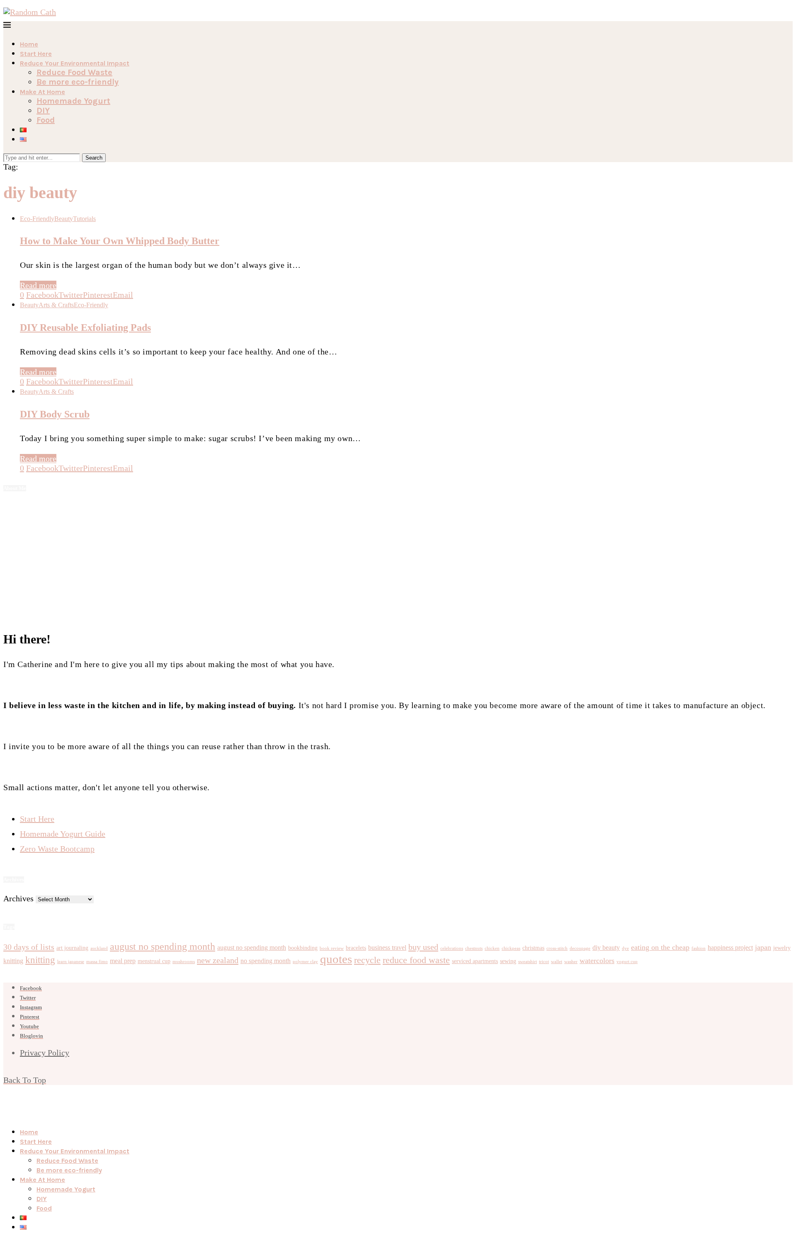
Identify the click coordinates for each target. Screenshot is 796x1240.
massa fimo (97, 961)
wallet (556, 961)
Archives (18, 898)
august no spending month (162, 946)
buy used (423, 946)
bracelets (356, 948)
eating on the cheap (660, 947)
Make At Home (42, 92)
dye (625, 948)
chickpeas (511, 948)
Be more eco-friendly (77, 82)
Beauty (63, 218)
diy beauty (606, 947)
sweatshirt (527, 961)
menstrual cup (154, 961)
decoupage (580, 948)
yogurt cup (627, 961)
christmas (533, 948)
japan (763, 947)
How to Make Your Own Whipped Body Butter (119, 240)
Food (45, 120)
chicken (492, 948)
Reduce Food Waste (74, 72)
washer (571, 961)
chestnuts (474, 948)
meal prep (123, 960)
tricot (544, 961)
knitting (13, 960)
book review (332, 948)
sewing (508, 961)
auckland (99, 948)
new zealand (217, 960)
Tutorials (84, 218)
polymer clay (305, 961)
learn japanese (70, 961)
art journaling (72, 948)
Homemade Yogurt (73, 101)
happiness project (730, 947)
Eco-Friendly (37, 218)
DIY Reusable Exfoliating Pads (85, 327)
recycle (367, 960)
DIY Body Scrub (55, 414)
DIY (43, 110)
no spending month (265, 960)
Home (29, 44)
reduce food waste (416, 960)
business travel (387, 947)
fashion (699, 948)
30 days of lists (28, 946)
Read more (38, 285)
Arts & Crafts (56, 304)
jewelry (782, 948)
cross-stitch (557, 948)
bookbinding (303, 948)
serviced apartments (475, 961)
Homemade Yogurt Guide (62, 833)
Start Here (36, 54)
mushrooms (183, 961)
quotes (336, 959)
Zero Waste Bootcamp (57, 848)
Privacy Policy (44, 1052)
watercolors (597, 960)
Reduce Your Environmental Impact (74, 63)
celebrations (451, 948)
